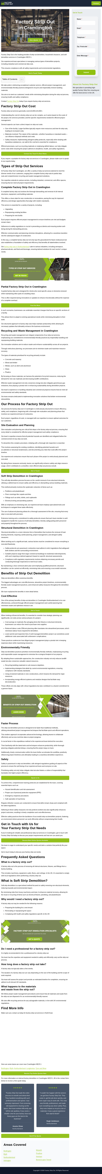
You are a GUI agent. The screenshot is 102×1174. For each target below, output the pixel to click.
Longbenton (30, 1068)
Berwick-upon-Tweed (43, 1160)
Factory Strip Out (13, 101)
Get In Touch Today (35, 73)
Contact (96, 3)
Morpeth (39, 1150)
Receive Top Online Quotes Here (35, 1073)
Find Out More (35, 305)
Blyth (11, 1068)
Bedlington (5, 1068)
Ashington (7, 1160)
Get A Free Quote (35, 1136)
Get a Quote (34, 40)
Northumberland (20, 1068)
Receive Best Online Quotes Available (35, 840)
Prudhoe (39, 1153)
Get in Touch (35, 471)
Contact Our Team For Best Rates (35, 153)
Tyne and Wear (41, 1068)
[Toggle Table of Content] (20, 79)
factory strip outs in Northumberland (16, 246)
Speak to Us (35, 778)
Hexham (39, 1156)
